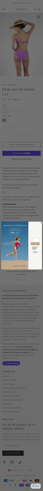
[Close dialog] (41, 223)
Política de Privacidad (34, 252)
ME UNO (35, 243)
